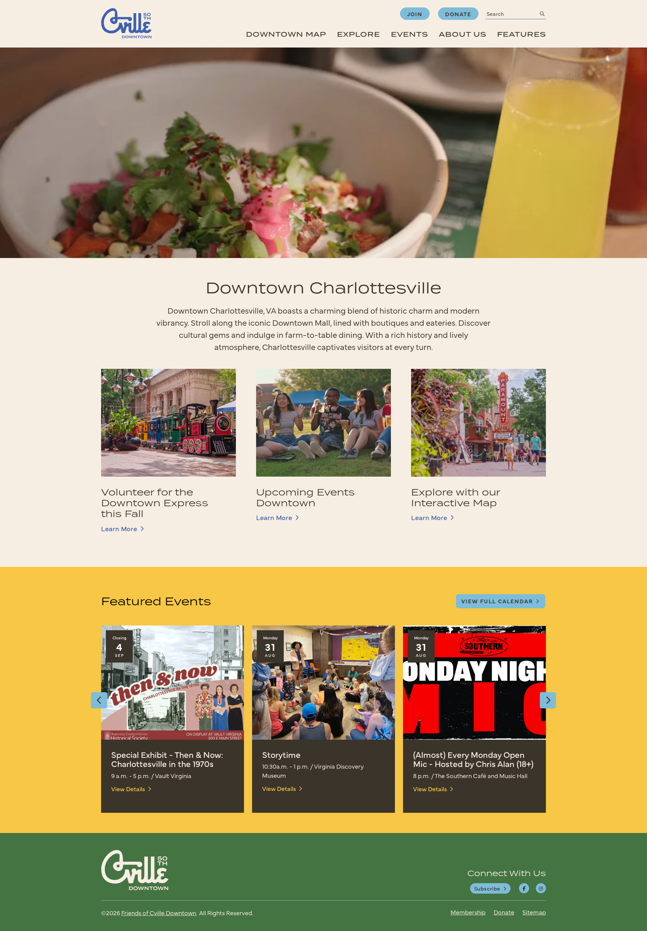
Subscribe (487, 888)
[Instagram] (541, 888)
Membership (468, 912)
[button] (99, 700)
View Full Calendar (497, 601)
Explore (358, 34)
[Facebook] (524, 888)
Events (409, 34)
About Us (462, 34)
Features (521, 34)
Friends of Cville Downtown (158, 912)
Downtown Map (286, 34)
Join (415, 14)
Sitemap (534, 912)
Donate (458, 14)
